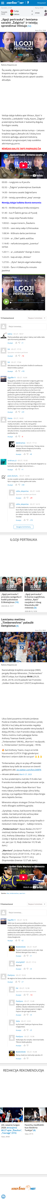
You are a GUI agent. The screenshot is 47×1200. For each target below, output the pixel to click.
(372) (14, 1133)
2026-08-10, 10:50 (31, 611)
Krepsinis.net (12, 65)
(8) (34, 1130)
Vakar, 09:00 (5, 1137)
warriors (22, 893)
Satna (10, 334)
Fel (9, 349)
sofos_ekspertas (22, 491)
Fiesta (10, 418)
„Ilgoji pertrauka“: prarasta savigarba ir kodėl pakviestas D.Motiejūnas (11, 598)
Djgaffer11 (12, 377)
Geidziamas (20, 443)
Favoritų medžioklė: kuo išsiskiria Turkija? (34, 1127)
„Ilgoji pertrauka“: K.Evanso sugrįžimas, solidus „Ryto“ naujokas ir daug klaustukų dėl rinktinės (35, 601)
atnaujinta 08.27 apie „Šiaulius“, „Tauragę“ (11, 1130)
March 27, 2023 (25, 774)
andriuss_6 (12, 460)
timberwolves (14, 893)
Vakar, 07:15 (29, 1134)
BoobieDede (21, 947)
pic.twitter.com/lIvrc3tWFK (29, 769)
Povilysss (11, 975)
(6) (35, 607)
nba (8, 893)
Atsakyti (10, 343)
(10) (17, 602)
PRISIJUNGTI (41, 3)
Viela (18, 1021)
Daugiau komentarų (23, 527)
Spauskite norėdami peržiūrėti (18, 352)
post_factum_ (13, 476)
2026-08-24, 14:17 (7, 606)
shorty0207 (20, 962)
